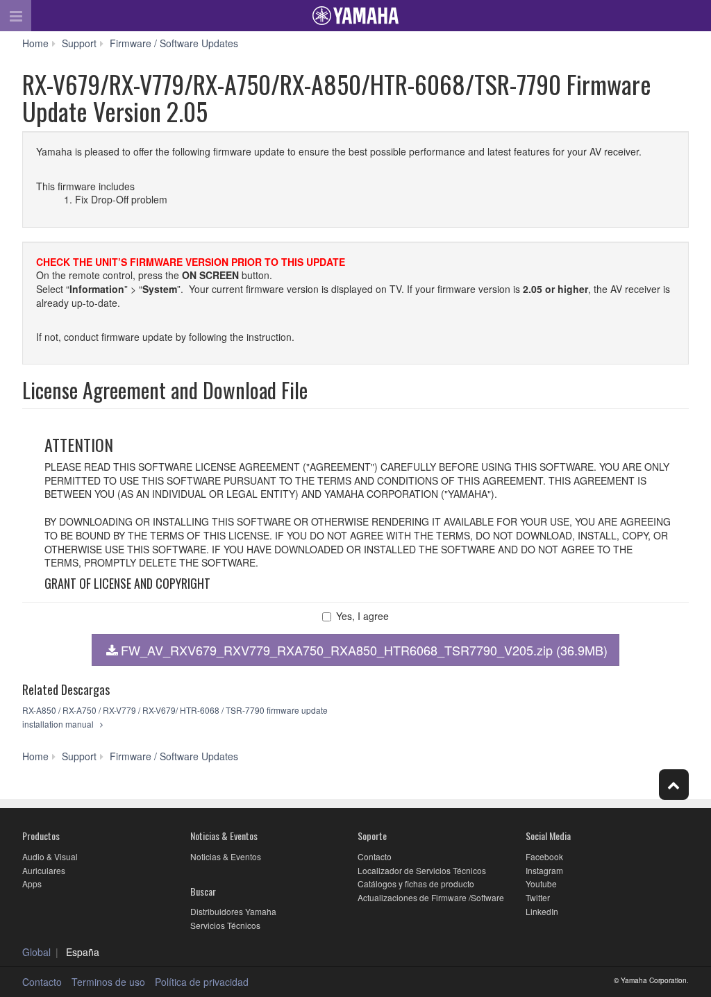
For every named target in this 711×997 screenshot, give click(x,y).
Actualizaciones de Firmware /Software (431, 897)
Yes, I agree (362, 616)
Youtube (541, 883)
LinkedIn (542, 911)
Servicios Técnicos (225, 925)
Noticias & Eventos (224, 835)
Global (36, 952)
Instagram (544, 870)
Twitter (538, 897)
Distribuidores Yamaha (233, 911)
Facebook (544, 856)
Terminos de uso (108, 982)
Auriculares (43, 870)
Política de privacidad (202, 982)
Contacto (375, 856)
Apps (32, 883)
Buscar (203, 891)
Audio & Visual (50, 856)
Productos (41, 835)
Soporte (372, 835)
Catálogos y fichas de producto (416, 883)
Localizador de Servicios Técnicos (422, 870)
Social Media (548, 835)
